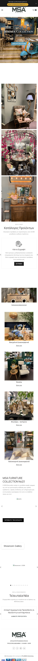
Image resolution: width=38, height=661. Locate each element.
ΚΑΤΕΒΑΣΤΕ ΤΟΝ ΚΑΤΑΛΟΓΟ (13, 520)
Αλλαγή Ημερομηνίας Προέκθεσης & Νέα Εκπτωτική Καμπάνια (19, 611)
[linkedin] (24, 648)
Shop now (19, 345)
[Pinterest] (20, 648)
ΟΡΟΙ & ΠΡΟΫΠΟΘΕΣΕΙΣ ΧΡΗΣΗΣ (19, 641)
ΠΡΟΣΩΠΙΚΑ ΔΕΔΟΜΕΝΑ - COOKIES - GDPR (19, 643)
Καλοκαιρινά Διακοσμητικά (19, 305)
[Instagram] (17, 648)
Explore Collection (19, 43)
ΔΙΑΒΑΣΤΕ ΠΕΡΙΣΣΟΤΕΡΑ (19, 616)
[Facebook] (13, 648)
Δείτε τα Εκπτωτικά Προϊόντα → (17, 4)
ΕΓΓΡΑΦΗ (19, 263)
